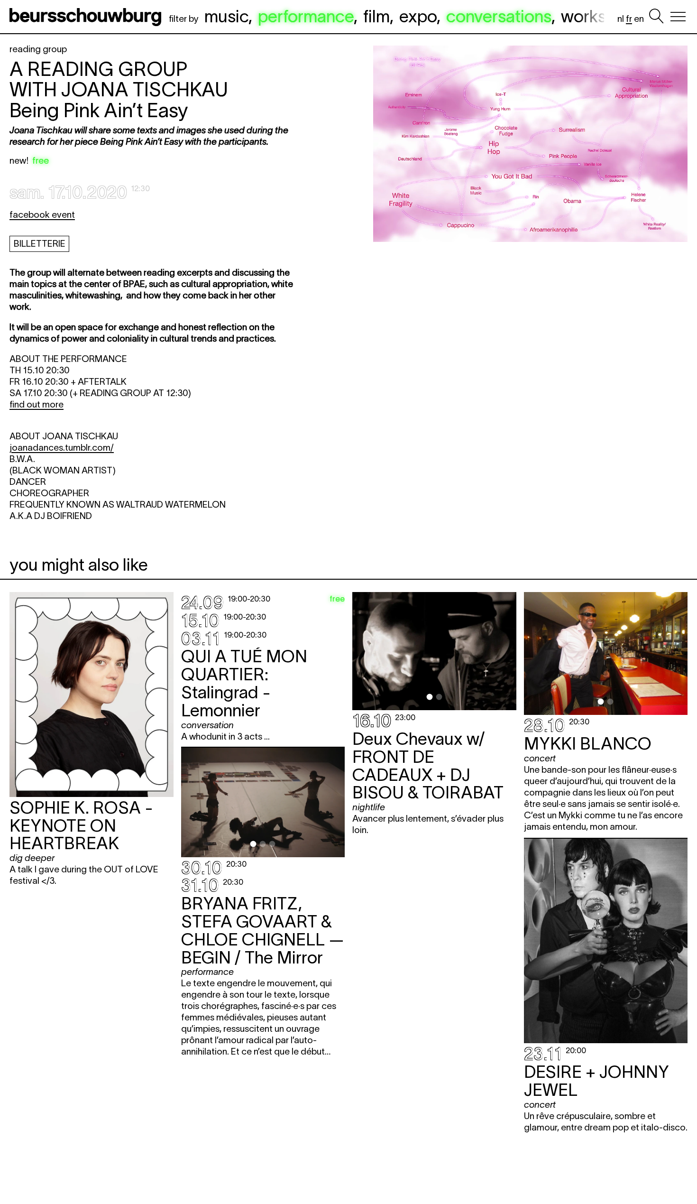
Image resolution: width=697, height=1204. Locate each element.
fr (629, 19)
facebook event (42, 215)
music (226, 16)
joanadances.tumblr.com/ (61, 448)
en (639, 19)
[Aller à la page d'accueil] (87, 16)
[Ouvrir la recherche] (656, 16)
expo (418, 16)
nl (620, 19)
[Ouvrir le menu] (678, 16)
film (376, 16)
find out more (36, 404)
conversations (498, 16)
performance (306, 16)
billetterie (39, 244)
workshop (597, 16)
